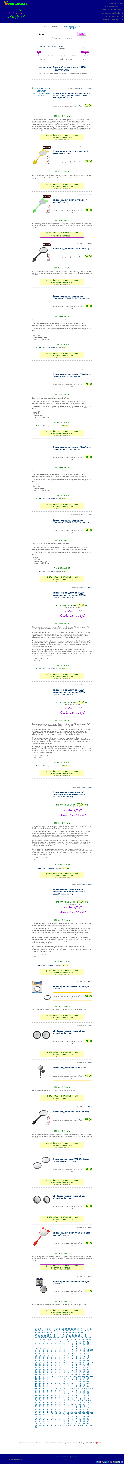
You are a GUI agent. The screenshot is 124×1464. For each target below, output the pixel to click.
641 (52, 1404)
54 (76, 1332)
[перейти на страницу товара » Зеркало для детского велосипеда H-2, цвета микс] (41, 155)
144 (44, 1343)
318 (60, 1364)
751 (40, 1418)
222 (72, 1352)
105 (62, 1338)
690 (80, 1409)
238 (80, 1353)
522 (87, 1388)
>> (42, 1427)
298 (40, 1362)
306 (72, 1362)
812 (60, 1425)
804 (84, 1423)
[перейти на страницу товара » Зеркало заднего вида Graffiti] (41, 252)
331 (56, 1366)
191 (64, 1348)
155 (88, 1343)
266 (80, 1357)
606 (84, 1399)
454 (40, 1381)
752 (44, 1418)
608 (36, 1401)
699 (60, 1411)
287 (52, 1360)
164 (68, 1345)
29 (57, 1331)
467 (36, 1383)
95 (85, 1336)
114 (40, 1339)
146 (52, 1343)
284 (40, 1360)
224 (80, 1352)
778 (36, 1422)
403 (64, 1374)
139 (80, 1341)
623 (36, 1402)
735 (88, 1415)
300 (48, 1362)
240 (88, 1353)
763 (88, 1418)
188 (52, 1348)
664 (88, 1406)
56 (82, 1332)
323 (80, 1364)
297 (36, 1362)
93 (79, 1336)
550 (84, 1392)
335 (72, 1366)
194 (76, 1348)
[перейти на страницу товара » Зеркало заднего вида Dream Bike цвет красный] (41, 1236)
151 (72, 1343)
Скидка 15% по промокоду (46, 347)
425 (36, 1378)
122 (70, 1339)
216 (48, 1352)
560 (68, 1394)
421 (79, 1376)
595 (40, 1399)
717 (75, 1413)
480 (88, 1383)
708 (40, 1413)
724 (44, 1415)
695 (44, 1411)
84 (51, 1336)
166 (76, 1345)
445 (60, 1380)
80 (39, 1336)
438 (88, 1378)
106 (66, 1338)
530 (60, 1390)
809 (48, 1425)
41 (36, 1332)
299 (44, 1362)
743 (64, 1416)
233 (60, 1353)
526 (44, 1390)
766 (44, 1420)
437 (84, 1378)
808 (44, 1425)
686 (64, 1409)
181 (80, 1346)
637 (36, 1404)
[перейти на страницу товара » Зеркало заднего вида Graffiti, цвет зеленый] (41, 204)
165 (72, 1345)
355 (40, 1369)
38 (85, 1331)
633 (76, 1402)
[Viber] (114, 1462)
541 (48, 1392)
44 (45, 1332)
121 (66, 1339)
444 (56, 1380)
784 (60, 1422)
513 (52, 1388)
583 (48, 1397)
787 (72, 1422)
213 (36, 1352)
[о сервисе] (15, 20)
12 (63, 1329)
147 (56, 1343)
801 (72, 1423)
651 (36, 1406)
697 (52, 1411)
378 (76, 1371)
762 (84, 1418)
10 (57, 1329)
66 (54, 1334)
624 (40, 1402)
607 (88, 1399)
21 (91, 1329)
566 (36, 1395)
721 (91, 1413)
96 (88, 1336)
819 (87, 1425)
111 (86, 1338)
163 (64, 1345)
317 (56, 1364)
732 (76, 1415)
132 (52, 1341)
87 (60, 1336)
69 (64, 1334)
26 (48, 1331)
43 (42, 1332)
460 (64, 1381)
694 (40, 1411)
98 (36, 1338)
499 (52, 1387)
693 (36, 1411)
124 (78, 1339)
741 (56, 1416)
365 (80, 1369)
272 (48, 1359)
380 (84, 1371)
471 (52, 1383)
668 (48, 1408)
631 (68, 1402)
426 (40, 1378)
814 (67, 1425)
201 (48, 1350)
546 (68, 1392)
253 (84, 1355)
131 (48, 1341)
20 (87, 1329)
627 (52, 1402)
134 (60, 1341)
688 (72, 1409)
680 (40, 1409)
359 (56, 1369)
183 (88, 1346)
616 (67, 1401)
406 (76, 1374)
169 (88, 1345)
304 (64, 1362)
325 (88, 1364)
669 (52, 1408)
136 (68, 1341)
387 (56, 1373)
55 (79, 1332)
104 (58, 1338)
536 (84, 1390)
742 (60, 1416)
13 (66, 1329)
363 (72, 1369)
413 (48, 1376)
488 (64, 1385)
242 (40, 1355)
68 (60, 1334)
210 (84, 1350)
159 (48, 1345)
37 (82, 1331)
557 (56, 1394)
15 (72, 1329)
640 (48, 1404)
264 (72, 1357)
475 (68, 1383)
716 (71, 1413)
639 (44, 1404)
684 (56, 1409)
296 (88, 1360)
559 (64, 1394)
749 (88, 1416)
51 (67, 1332)
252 (80, 1355)
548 (76, 1392)
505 (76, 1387)
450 (80, 1380)
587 (64, 1397)
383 (40, 1373)
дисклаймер (65, 1457)
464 (80, 1381)
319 (64, 1364)
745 (72, 1416)
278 (72, 1359)
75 (82, 1334)
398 (44, 1374)
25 (45, 1331)
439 (36, 1380)
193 (72, 1348)
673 (68, 1408)
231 (52, 1353)
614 (60, 1401)
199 (40, 1350)
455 (44, 1381)
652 (40, 1406)
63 (45, 1334)
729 (64, 1415)
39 (88, 1331)
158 (44, 1345)
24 (42, 1331)
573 (64, 1395)
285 (44, 1360)
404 (68, 1374)
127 (90, 1339)
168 (84, 1345)
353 (88, 1367)
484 (48, 1385)
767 (48, 1420)
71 (70, 1334)
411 (40, 1376)
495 (36, 1387)
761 (80, 1418)
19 (84, 1329)
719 (83, 1413)
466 (88, 1381)
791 (88, 1422)
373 (56, 1371)
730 (68, 1415)
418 (67, 1376)
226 (88, 1352)
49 (60, 1332)
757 (64, 1418)
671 (60, 1408)
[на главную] (15, 5)
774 (76, 1420)
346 (60, 1367)
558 (60, 1394)
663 (84, 1406)
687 (68, 1409)
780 (44, 1422)
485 (52, 1385)
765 (40, 1420)
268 (88, 1357)
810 (52, 1425)
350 (76, 1367)
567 (40, 1395)
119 (59, 1339)
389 (64, 1373)
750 (36, 1418)
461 (68, 1381)
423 (87, 1376)
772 (68, 1420)
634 (80, 1402)
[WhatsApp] (116, 1462)
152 (76, 1343)
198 (36, 1350)
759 (72, 1418)
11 (60, 1329)
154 (84, 1343)
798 (60, 1423)
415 (56, 1376)
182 (84, 1346)
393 (80, 1373)
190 (60, 1348)
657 (60, 1406)
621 (87, 1401)
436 (80, 1378)
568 (44, 1395)
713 (60, 1413)
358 (52, 1369)
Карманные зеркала (86, 291)
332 (60, 1366)
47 (54, 1332)
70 (67, 1334)
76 (85, 1334)
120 (62, 1339)
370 (44, 1371)
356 (44, 1369)
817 (79, 1425)
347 (64, 1367)
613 (56, 1401)
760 (76, 1418)
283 (36, 1360)
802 (76, 1423)
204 (60, 1350)
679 (36, 1409)
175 (56, 1346)
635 (84, 1402)
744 (68, 1416)
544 (60, 1392)
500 (56, 1387)
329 (48, 1366)
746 (76, 1416)
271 (44, 1359)
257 (44, 1357)
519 (75, 1388)
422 (83, 1376)
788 (76, 1422)
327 (40, 1366)
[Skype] (119, 1462)
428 (48, 1378)
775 (80, 1420)
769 (56, 1420)
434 (72, 1378)
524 (36, 1390)
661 (76, 1406)
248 (64, 1355)
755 (56, 1418)
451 (84, 1380)
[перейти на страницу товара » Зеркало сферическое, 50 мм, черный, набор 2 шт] (41, 1035)
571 (56, 1395)
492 (80, 1385)
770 (60, 1420)
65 (51, 1334)
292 (72, 1360)
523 (91, 1388)
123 (74, 1339)
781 (48, 1422)
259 (52, 1357)
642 (56, 1404)
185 (40, 1348)
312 (36, 1364)
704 (80, 1411)
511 (44, 1388)
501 (60, 1387)
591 (80, 1397)
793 (40, 1423)
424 (91, 1376)
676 (80, 1408)
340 (36, 1367)
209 (80, 1350)
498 (48, 1387)
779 (40, 1422)
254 (88, 1355)
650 (88, 1404)
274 (56, 1359)
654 (48, 1406)
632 (72, 1402)
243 (44, 1355)
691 (84, 1409)
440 (40, 1380)
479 (84, 1383)
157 (40, 1345)
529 (56, 1390)
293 (76, 1360)
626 (48, 1402)
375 (64, 1371)
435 (76, 1378)
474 (64, 1383)
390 (68, 1373)
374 (60, 1371)
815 (71, 1425)
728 (60, 1415)
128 (36, 1341)
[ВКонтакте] (97, 1462)
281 (84, 1359)
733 (80, 1415)
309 (84, 1362)
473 (60, 1383)
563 (80, 1394)
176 (60, 1346)
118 (55, 1339)
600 (60, 1399)
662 (80, 1406)
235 (68, 1353)
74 (79, 1334)
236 (72, 1353)
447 (68, 1380)
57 (85, 1332)
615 (63, 1401)
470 (48, 1383)
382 (36, 1373)
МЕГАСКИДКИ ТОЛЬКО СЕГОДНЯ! (72, 27)
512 (48, 1388)
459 (60, 1381)
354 (36, 1369)
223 (76, 1352)
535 (80, 1390)
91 (73, 1336)
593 (88, 1397)
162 (60, 1345)
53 (73, 1332)
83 (48, 1336)
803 (80, 1423)
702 (72, 1411)
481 (36, 1385)
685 (60, 1409)
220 (64, 1352)
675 (76, 1408)
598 (52, 1399)
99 (39, 1338)
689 (76, 1409)
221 (68, 1352)
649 (84, 1404)
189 (56, 1348)
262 (64, 1357)
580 (36, 1397)
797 (56, 1423)
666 (40, 1408)
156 (36, 1345)
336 (76, 1366)
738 (44, 1416)
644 (64, 1404)
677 (84, 1408)
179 (72, 1346)
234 (64, 1353)
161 (56, 1345)
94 (82, 1336)
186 (44, 1348)
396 (36, 1374)
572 (60, 1395)
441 (44, 1380)
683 (52, 1409)
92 (76, 1336)
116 (47, 1339)
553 (40, 1394)
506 (80, 1387)
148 (60, 1343)
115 (43, 1339)
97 (91, 1336)
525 (40, 1390)
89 (67, 1336)
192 (68, 1348)
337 (80, 1366)
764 (36, 1420)
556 (52, 1394)
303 (60, 1362)
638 (40, 1404)
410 (36, 1376)
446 (64, 1380)
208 (76, 1350)
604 (76, 1399)
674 (72, 1408)
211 (88, 1350)
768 (52, 1420)
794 (44, 1423)
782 (52, 1422)
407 (80, 1374)
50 (64, 1332)
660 (72, 1406)
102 (50, 1338)
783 (56, 1422)
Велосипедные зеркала (85, 88)
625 (44, 1402)
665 (36, 1408)
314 (44, 1364)
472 (56, 1383)
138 (76, 1341)
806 (36, 1425)
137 (72, 1341)
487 (60, 1385)
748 (84, 1416)
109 (78, 1338)
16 (75, 1329)
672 (64, 1408)
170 (36, 1346)
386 (52, 1373)
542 (52, 1392)
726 (52, 1415)
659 (68, 1406)
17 (78, 1329)
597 (48, 1399)
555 (48, 1394)
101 (46, 1338)
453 (36, 1381)
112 (89, 1338)
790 (84, 1422)
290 (64, 1360)
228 (40, 1353)
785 (64, 1422)
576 (76, 1395)
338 (84, 1366)
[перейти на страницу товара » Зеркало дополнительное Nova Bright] (41, 990)
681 (44, 1409)
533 (72, 1390)
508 (88, 1387)
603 (72, 1399)
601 (64, 1399)
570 (52, 1395)
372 (52, 1371)
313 (40, 1364)
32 (67, 1331)
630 (64, 1402)
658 (64, 1406)
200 (44, 1350)
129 (40, 1341)
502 (64, 1387)
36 (79, 1331)
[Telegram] (122, 1462)
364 (76, 1369)
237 (76, 1353)
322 (76, 1364)
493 (84, 1385)
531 (64, 1390)
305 (68, 1362)
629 (60, 1402)
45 (48, 1332)
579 (88, 1395)
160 (52, 1345)
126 (86, 1339)
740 (52, 1416)
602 (68, 1399)
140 (84, 1341)
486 (56, 1385)
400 (52, 1374)
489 (68, 1385)
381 (88, 1371)
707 (36, 1413)
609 (40, 1401)
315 (48, 1364)
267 (84, 1357)
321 (72, 1364)
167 (80, 1345)
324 (84, 1364)
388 (60, 1373)
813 (63, 1425)
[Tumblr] (111, 1462)
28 (54, 1331)
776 (84, 1420)
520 (79, 1388)
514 (56, 1388)
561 (72, 1394)
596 (44, 1399)
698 (56, 1411)
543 (56, 1392)
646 (72, 1404)
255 (36, 1357)
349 (72, 1367)
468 (40, 1383)
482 (40, 1385)
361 (64, 1369)
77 (88, 1334)
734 (84, 1415)
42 (39, 1332)
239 (84, 1353)
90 (70, 1336)
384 (44, 1373)
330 (52, 1366)
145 (48, 1343)
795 (48, 1423)
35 (76, 1331)
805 (88, 1423)
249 (68, 1355)
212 (91, 1350)
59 (91, 1332)
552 (36, 1394)
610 (44, 1401)
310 (88, 1362)
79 (36, 1336)
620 (83, 1401)
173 (48, 1346)
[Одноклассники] (100, 1462)
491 (76, 1385)
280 (80, 1359)
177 (64, 1346)
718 (79, 1413)
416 (60, 1376)
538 (36, 1392)
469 (44, 1383)
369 (40, 1371)
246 (56, 1355)
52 (70, 1332)
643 (60, 1404)
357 (48, 1369)
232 (56, 1353)
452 (88, 1380)
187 (48, 1348)
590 (76, 1397)
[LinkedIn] (105, 1462)
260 (56, 1357)
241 (36, 1355)
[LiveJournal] (108, 1462)
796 (52, 1423)
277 (68, 1359)
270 (40, 1359)
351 (80, 1367)
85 (54, 1336)
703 (76, 1411)
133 (56, 1341)
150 (68, 1343)
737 (40, 1416)
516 (63, 1388)
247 (60, 1355)
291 (68, 1360)
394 (84, 1373)
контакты (74, 1457)
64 (48, 1334)
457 (52, 1381)
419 (71, 1376)
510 (40, 1388)
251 (76, 1355)
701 (68, 1411)
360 (60, 1369)
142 (36, 1343)
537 (88, 1390)
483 (44, 1385)
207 (72, 1350)
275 (60, 1359)
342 (44, 1367)
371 (48, 1371)
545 (64, 1392)
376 (68, 1371)
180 (76, 1346)
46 (51, 1332)
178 (68, 1346)
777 (88, 1420)
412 (44, 1376)
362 (68, 1369)
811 (56, 1425)
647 (76, 1404)
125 (82, 1339)
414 (52, 1376)
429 (52, 1378)
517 (67, 1388)
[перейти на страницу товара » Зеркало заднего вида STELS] (41, 1071)
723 (40, 1415)
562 (76, 1394)
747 (80, 1416)
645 (68, 1404)
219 (60, 1352)
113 (36, 1339)
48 (57, 1332)
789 (80, 1422)
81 (42, 1336)
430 (56, 1378)
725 (48, 1415)
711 (52, 1413)
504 (72, 1387)
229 (44, 1353)
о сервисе (55, 1457)
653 (44, 1406)
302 (56, 1362)
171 (40, 1346)
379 (80, 1371)
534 (76, 1390)
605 (80, 1399)
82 (45, 1336)
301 (52, 1362)
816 (75, 1425)
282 (88, 1359)
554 (44, 1394)
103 (54, 1338)
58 (88, 1332)
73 (76, 1334)
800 (68, 1423)
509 (36, 1388)
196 (84, 1348)
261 (60, 1357)
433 (68, 1378)
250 (72, 1355)
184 (36, 1348)
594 (36, 1399)
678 (88, 1408)
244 (48, 1355)
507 (84, 1387)
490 (72, 1385)
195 (80, 1348)
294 (80, 1360)
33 (70, 1331)
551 (88, 1392)
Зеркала (90, 146)
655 (52, 1406)
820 (91, 1425)
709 (44, 1413)
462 (72, 1381)
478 (80, 1383)
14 (69, 1329)
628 (56, 1402)
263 (68, 1357)
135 (64, 1341)
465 (84, 1381)
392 (76, 1373)
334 (68, 1366)
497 (44, 1387)
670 (56, 1408)
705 (84, 1411)
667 (44, 1408)
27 (51, 1331)
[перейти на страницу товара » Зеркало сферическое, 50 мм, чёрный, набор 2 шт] (41, 1200)
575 (72, 1395)
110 (82, 1338)
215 (44, 1352)
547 (72, 1392)
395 (88, 1373)
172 (44, 1346)
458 (56, 1381)
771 (64, 1420)
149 (64, 1343)
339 (88, 1366)
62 (42, 1334)
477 (76, 1383)
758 (68, 1418)
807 (40, 1425)
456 (48, 1381)
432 (64, 1378)
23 (39, 1331)
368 (36, 1371)
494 (88, 1385)
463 (76, 1381)
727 (56, 1415)
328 (44, 1366)
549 (80, 1392)
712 (56, 1413)
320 (68, 1364)
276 (64, 1359)
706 (88, 1411)
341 (40, 1367)
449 (76, 1380)
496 (40, 1387)
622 (91, 1401)
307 (76, 1362)
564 (84, 1394)
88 (64, 1336)
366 (84, 1369)
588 (68, 1397)
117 (51, 1339)
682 (48, 1409)
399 (48, 1374)
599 (56, 1399)
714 (63, 1413)
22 (36, 1331)
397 (40, 1374)
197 (88, 1348)
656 (56, 1406)
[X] (103, 1462)
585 (56, 1397)
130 (44, 1341)
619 (79, 1401)
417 (63, 1376)
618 (75, 1401)
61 (39, 1334)
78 (91, 1334)
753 (48, 1418)
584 (52, 1397)
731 (72, 1415)
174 (52, 1346)
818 (83, 1425)
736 (36, 1416)
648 (80, 1404)
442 (48, 1380)
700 (64, 1411)
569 (48, 1395)
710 (48, 1413)
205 (64, 1350)
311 (91, 1362)
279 (76, 1359)
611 (48, 1401)
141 (88, 1341)
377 (72, 1371)
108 (74, 1338)
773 (72, 1420)
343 (48, 1367)
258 (48, 1357)
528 (52, 1390)
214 (40, 1352)
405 (72, 1374)
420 (75, 1376)
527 (48, 1390)
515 (60, 1388)
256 (40, 1357)
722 (36, 1415)
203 (56, 1350)
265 (76, 1357)
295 (84, 1360)
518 (71, 1388)
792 (36, 1423)
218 (56, 1352)
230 (48, 1353)
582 (44, 1397)
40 (91, 1331)
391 (72, 1373)
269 (36, 1359)
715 (67, 1413)
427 (44, 1378)
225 (84, 1352)
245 (52, 1355)
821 (36, 1427)
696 (48, 1411)
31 (64, 1331)
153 (80, 1343)
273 (52, 1359)
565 (88, 1394)
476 (72, 1383)
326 (36, 1366)
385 (48, 1373)
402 (60, 1374)
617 (71, 1401)
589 (72, 1397)
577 (80, 1395)
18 (81, 1329)
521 (83, 1388)
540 (44, 1392)
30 (60, 1331)
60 (36, 1334)
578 (84, 1395)
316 (52, 1364)
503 (68, 1387)
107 (70, 1338)
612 (52, 1401)
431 (60, 1378)
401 (56, 1374)
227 (36, 1353)
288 (56, 1360)
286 (48, 1360)
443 (52, 1380)
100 (42, 1338)
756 (60, 1418)
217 (52, 1352)
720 (87, 1413)
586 (60, 1397)
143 (40, 1343)
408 (84, 1374)
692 (88, 1409)
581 (40, 1397)
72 (73, 1334)
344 (52, 1367)
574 (68, 1395)
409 (88, 1374)
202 (52, 1350)
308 (80, 1362)
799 (64, 1423)
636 (88, 1402)
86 (57, 1336)
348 (68, 1367)
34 (73, 1331)
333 (64, 1366)
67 (57, 1334)
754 (52, 1418)
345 (56, 1367)
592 (84, 1397)
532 (68, 1390)
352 (84, 1367)
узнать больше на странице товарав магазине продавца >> (62, 136)
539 (40, 1392)
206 (68, 1350)
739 (48, 1416)
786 (68, 1422)
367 (88, 1369)
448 (72, 1380)
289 (60, 1360)
